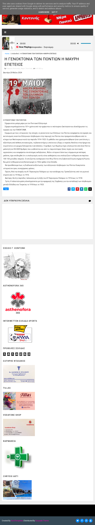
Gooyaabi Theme (42, 521)
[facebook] (82, 521)
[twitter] (78, 521)
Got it (55, 12)
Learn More (43, 12)
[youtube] (91, 521)
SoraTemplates (17, 521)
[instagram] (86, 521)
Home (7, 53)
